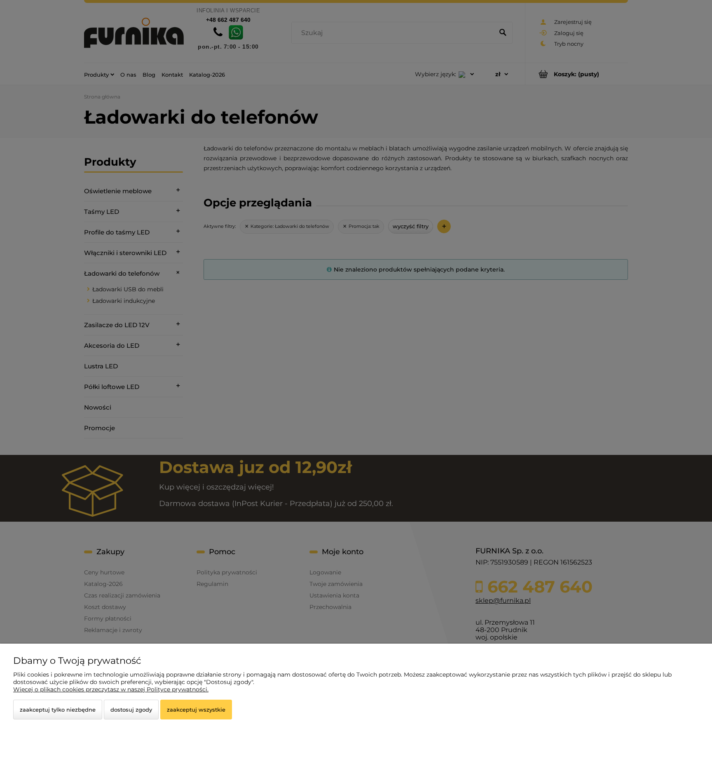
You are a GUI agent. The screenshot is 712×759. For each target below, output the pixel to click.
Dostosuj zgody (131, 709)
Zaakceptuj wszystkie (196, 709)
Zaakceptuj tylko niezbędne (58, 709)
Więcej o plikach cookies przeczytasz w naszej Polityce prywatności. (110, 689)
